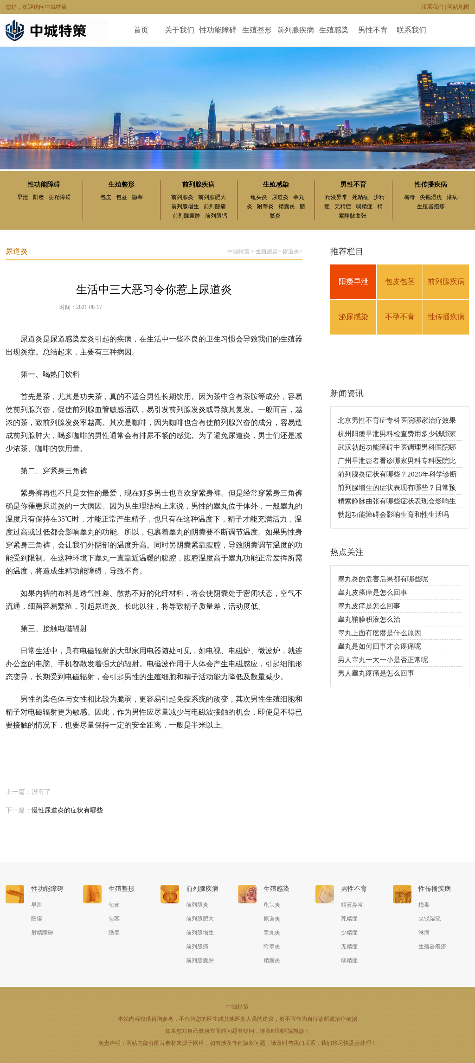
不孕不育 (400, 317)
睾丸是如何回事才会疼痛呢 (379, 646)
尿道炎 (280, 197)
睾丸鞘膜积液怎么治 (369, 619)
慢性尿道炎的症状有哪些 (67, 810)
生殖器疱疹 (431, 206)
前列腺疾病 (295, 30)
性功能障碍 (218, 30)
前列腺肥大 (212, 197)
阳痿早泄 (353, 281)
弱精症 (364, 206)
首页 (141, 30)
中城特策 (238, 251)
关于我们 (179, 30)
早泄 (22, 197)
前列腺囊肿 (186, 216)
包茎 (121, 197)
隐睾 (137, 197)
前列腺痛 (215, 206)
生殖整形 (257, 30)
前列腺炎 (182, 197)
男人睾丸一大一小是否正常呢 (383, 660)
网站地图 (458, 7)
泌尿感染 (353, 317)
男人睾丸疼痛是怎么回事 (376, 673)
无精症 (342, 206)
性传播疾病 (431, 184)
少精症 (349, 932)
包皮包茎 (400, 281)
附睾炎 (265, 206)
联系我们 (432, 7)
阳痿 (38, 197)
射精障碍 (60, 197)
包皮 (105, 197)
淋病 (452, 197)
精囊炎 (286, 206)
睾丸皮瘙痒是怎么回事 (372, 592)
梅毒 (409, 197)
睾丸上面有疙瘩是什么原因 (379, 633)
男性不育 (373, 30)
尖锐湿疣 (431, 197)
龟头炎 (258, 197)
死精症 (360, 197)
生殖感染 (334, 30)
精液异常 (336, 197)
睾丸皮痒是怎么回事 (369, 606)
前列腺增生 (185, 206)
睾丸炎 (271, 932)
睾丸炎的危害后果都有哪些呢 (383, 579)
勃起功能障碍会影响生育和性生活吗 (393, 514)
